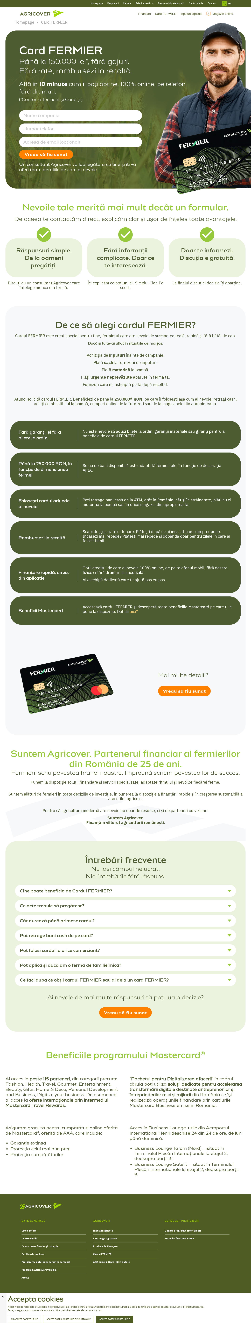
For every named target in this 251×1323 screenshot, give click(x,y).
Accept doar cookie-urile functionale (68, 1319)
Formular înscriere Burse (179, 1238)
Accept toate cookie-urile (114, 1319)
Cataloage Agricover (105, 1238)
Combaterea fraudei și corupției (40, 1246)
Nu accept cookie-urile (24, 1319)
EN (230, 3)
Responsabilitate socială (171, 3)
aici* (134, 611)
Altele (25, 1277)
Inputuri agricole (191, 13)
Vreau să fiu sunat (46, 154)
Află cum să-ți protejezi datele (111, 1262)
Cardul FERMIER (102, 1254)
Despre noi (113, 3)
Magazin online (222, 13)
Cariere (127, 3)
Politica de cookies (33, 1254)
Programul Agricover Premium (39, 1269)
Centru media (29, 1238)
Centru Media (196, 3)
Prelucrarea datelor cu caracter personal (46, 1262)
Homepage (97, 3)
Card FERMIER (165, 13)
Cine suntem (29, 1230)
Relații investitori (145, 3)
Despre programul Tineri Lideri (183, 1230)
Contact (212, 3)
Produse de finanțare (105, 1246)
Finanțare (144, 13)
